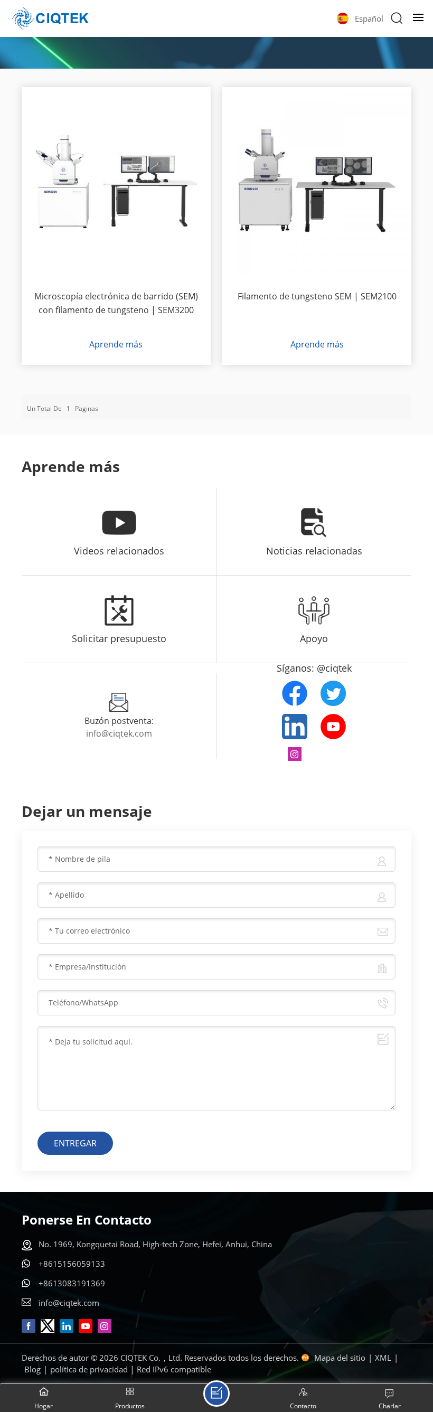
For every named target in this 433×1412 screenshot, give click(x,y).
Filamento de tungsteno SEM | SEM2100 (317, 296)
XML (383, 1357)
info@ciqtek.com (119, 733)
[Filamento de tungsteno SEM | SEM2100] (316, 181)
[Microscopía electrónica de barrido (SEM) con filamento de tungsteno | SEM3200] (116, 181)
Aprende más (116, 344)
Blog (32, 1369)
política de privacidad (89, 1369)
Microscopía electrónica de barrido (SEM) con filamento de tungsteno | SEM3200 (116, 303)
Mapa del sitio (339, 1357)
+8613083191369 (72, 1283)
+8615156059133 (72, 1263)
